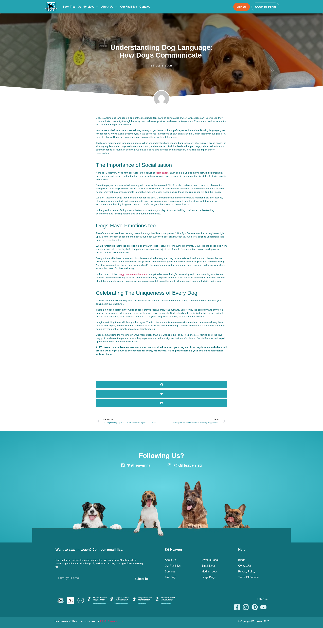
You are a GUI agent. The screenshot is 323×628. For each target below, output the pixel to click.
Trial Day (170, 577)
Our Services (86, 6)
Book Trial (68, 6)
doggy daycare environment (133, 274)
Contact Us (245, 565)
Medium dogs (210, 571)
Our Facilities (128, 6)
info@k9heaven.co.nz (111, 621)
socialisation (161, 172)
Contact (144, 6)
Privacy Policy (246, 571)
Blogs (241, 559)
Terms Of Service (248, 577)
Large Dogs (209, 577)
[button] (161, 384)
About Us (107, 6)
